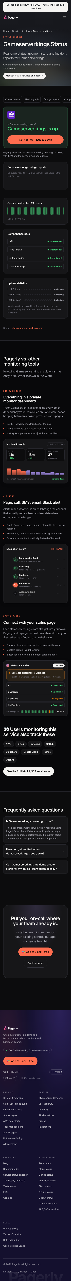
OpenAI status (46, 1197)
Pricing (42, 1121)
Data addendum (11, 1240)
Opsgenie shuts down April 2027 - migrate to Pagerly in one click (35, 6)
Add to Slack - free (37, 951)
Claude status (46, 1174)
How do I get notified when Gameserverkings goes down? (25, 851)
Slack (21, 744)
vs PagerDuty (46, 1103)
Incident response (12, 1109)
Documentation (11, 1169)
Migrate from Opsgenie (51, 1098)
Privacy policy (10, 1228)
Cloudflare (11, 752)
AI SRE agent (10, 1132)
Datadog (35, 744)
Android (58, 1072)
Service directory (21, 31)
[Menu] (64, 17)
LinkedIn (7, 1271)
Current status (12, 99)
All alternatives (46, 1115)
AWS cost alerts (11, 1121)
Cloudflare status (48, 1203)
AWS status (45, 1163)
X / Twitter (21, 1271)
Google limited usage (14, 1245)
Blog (5, 1163)
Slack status (45, 1186)
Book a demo (35, 963)
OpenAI (10, 759)
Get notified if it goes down (35, 139)
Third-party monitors (14, 1180)
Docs (33, 1271)
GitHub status (46, 1192)
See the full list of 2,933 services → (28, 771)
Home (6, 31)
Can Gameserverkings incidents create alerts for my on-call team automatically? (31, 866)
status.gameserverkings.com (27, 328)
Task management (13, 1126)
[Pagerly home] (10, 17)
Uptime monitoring (12, 1138)
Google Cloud (31, 752)
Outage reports (51, 99)
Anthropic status (47, 1180)
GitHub (49, 744)
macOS (12, 1078)
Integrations (45, 1126)
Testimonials (9, 1186)
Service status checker (15, 1174)
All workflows (10, 1144)
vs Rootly (44, 1109)
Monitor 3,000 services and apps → (24, 75)
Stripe (47, 752)
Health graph (32, 99)
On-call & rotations (13, 1098)
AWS (8, 744)
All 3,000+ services (49, 1209)
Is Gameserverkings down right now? (29, 821)
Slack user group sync (15, 1103)
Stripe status (45, 1169)
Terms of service (12, 1234)
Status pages (10, 1115)
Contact (7, 1197)
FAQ (5, 1192)
